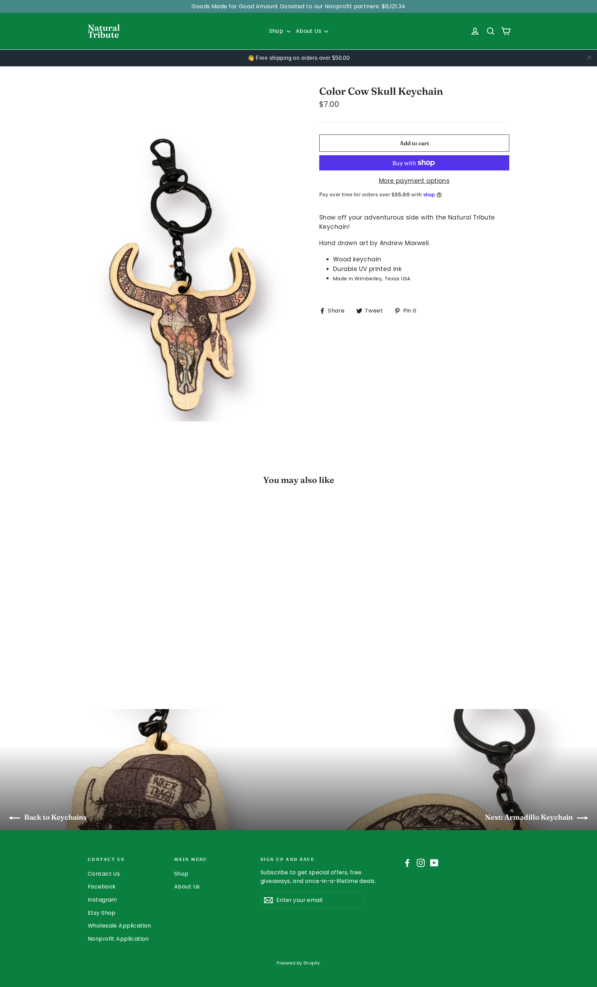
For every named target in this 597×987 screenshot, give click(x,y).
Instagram (102, 900)
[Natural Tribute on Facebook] (407, 862)
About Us (309, 31)
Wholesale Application (119, 926)
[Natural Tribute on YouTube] (434, 862)
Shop (277, 31)
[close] (589, 57)
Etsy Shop (102, 913)
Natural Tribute (104, 31)
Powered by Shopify (298, 963)
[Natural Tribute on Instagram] (421, 862)
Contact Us (104, 874)
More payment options (414, 181)
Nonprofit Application (118, 939)
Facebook (102, 887)
